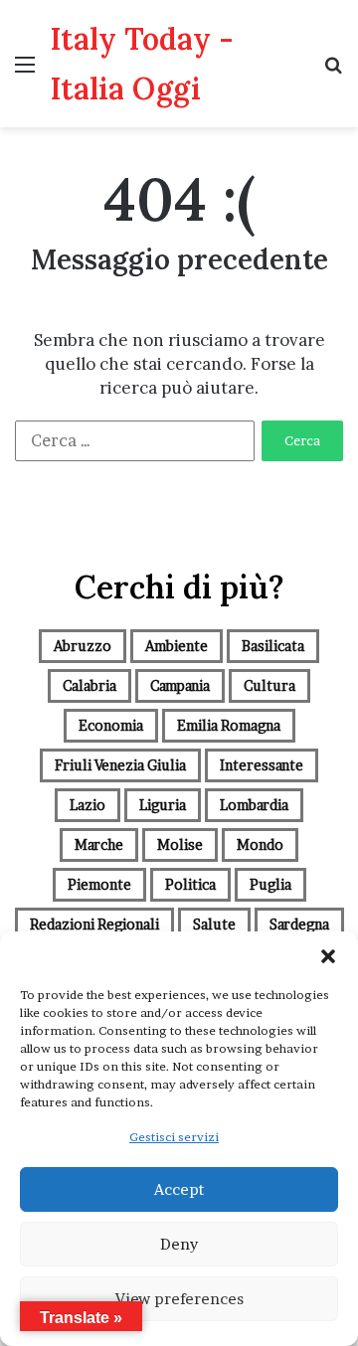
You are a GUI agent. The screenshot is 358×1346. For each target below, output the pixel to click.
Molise (180, 844)
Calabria (89, 685)
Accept (179, 1189)
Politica (190, 884)
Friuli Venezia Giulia (120, 765)
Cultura (269, 685)
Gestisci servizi (174, 1136)
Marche (99, 844)
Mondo (260, 844)
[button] (328, 956)
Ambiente (176, 645)
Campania (180, 685)
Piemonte (99, 884)
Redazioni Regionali (94, 924)
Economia (111, 725)
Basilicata (273, 645)
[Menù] (25, 71)
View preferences (179, 1298)
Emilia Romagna (228, 725)
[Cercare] (333, 71)
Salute (214, 924)
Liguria (162, 804)
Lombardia (254, 804)
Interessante (261, 765)
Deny (179, 1244)
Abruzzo (82, 645)
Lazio (87, 804)
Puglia (270, 884)
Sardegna (299, 924)
